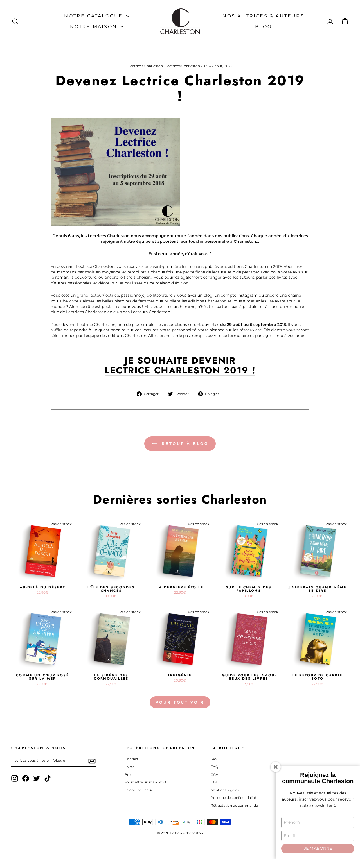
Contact (131, 759)
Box (128, 774)
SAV (214, 759)
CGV (214, 774)
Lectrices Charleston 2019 (186, 66)
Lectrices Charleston (145, 66)
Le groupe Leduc (139, 790)
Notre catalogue (94, 16)
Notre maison (94, 26)
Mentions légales (225, 790)
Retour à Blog (183, 443)
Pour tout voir (180, 702)
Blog (263, 26)
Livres (129, 767)
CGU (215, 782)
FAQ (214, 767)
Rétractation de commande (234, 805)
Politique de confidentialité (233, 797)
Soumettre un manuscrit (145, 782)
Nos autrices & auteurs (263, 16)
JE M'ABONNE (318, 848)
